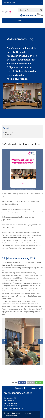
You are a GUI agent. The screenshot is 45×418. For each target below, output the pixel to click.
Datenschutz (16, 413)
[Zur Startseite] (7, 12)
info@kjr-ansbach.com (15, 408)
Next (40, 341)
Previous (4, 341)
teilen (23, 382)
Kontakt (6, 413)
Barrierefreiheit (11, 416)
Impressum (27, 413)
